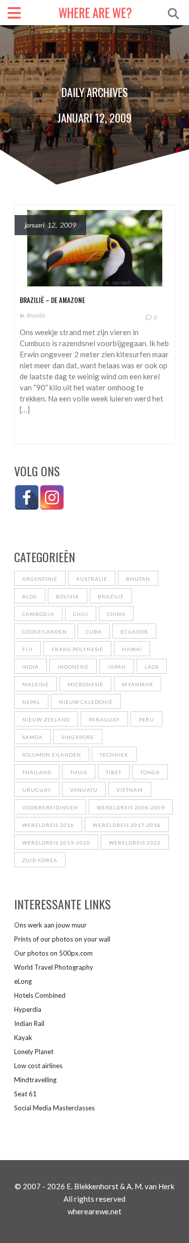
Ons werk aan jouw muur (50, 925)
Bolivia (67, 596)
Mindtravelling (35, 1080)
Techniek (114, 755)
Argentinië (39, 579)
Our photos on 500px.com (53, 953)
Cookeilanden (44, 632)
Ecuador (134, 632)
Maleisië (35, 684)
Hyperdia (27, 1009)
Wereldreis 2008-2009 (131, 807)
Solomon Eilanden (51, 755)
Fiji (27, 649)
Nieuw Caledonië (86, 702)
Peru (146, 719)
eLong (23, 981)
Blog (29, 596)
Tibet (113, 772)
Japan (116, 667)
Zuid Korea (39, 860)
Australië (91, 579)
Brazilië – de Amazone (52, 300)
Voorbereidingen (50, 807)
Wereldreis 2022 (135, 843)
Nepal (31, 702)
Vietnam (129, 790)
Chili (80, 614)
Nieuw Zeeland (46, 719)
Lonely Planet (33, 1052)
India (30, 667)
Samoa (32, 737)
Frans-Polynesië (77, 649)
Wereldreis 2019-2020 (56, 843)
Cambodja (38, 614)
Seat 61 (25, 1094)
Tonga (150, 772)
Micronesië (85, 684)
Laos (152, 667)
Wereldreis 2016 (48, 825)
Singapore (77, 737)
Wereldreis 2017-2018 (127, 825)
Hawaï (132, 649)
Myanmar (137, 684)
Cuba (94, 632)
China (116, 614)
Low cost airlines (38, 1066)
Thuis (78, 772)
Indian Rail (29, 1023)
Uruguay (36, 790)
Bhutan (138, 579)
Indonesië (73, 667)
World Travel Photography (53, 967)
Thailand (36, 772)
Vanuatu (84, 790)
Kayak (23, 1037)
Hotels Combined (40, 995)
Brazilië (36, 315)
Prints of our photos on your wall (62, 939)
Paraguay (104, 719)
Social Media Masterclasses (54, 1108)
